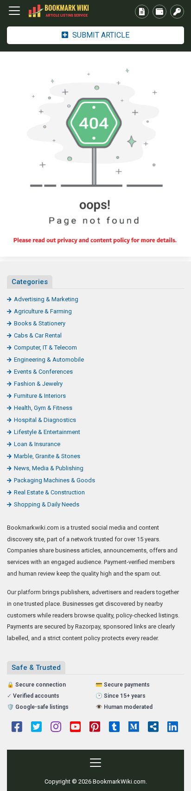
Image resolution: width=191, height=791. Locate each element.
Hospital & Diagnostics (45, 419)
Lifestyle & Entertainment (47, 431)
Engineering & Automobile (49, 359)
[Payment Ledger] (159, 12)
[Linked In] (172, 727)
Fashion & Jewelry (38, 383)
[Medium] (133, 727)
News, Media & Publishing (48, 468)
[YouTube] (75, 727)
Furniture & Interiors (40, 395)
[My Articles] (142, 12)
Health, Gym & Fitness (43, 407)
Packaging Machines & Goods (54, 480)
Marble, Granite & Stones (47, 456)
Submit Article (99, 35)
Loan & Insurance (37, 444)
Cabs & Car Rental (38, 335)
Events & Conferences (43, 371)
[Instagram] (56, 727)
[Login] (177, 12)
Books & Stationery (39, 323)
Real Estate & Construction (49, 492)
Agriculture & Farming (43, 311)
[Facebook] (17, 727)
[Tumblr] (114, 727)
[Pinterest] (94, 727)
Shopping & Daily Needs (46, 504)
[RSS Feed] (153, 727)
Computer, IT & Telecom (45, 347)
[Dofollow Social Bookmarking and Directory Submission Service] (57, 11)
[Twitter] (36, 727)
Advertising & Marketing (46, 299)
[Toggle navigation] (14, 10)
